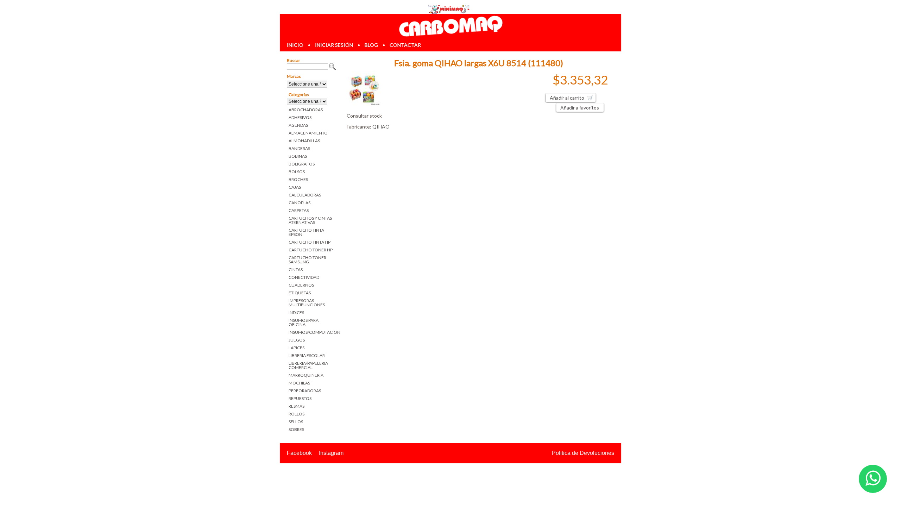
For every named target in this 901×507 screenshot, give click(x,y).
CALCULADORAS (305, 195)
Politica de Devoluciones (583, 453)
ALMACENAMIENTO (308, 133)
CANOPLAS (299, 202)
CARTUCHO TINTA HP (309, 242)
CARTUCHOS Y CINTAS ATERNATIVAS (310, 220)
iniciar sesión (334, 45)
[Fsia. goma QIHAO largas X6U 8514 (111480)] (364, 105)
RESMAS (296, 406)
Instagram (331, 453)
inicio (295, 45)
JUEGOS (297, 340)
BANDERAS (299, 148)
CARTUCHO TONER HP (311, 249)
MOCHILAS (299, 383)
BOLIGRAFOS (302, 164)
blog (371, 45)
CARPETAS (299, 210)
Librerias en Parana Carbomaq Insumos (450, 26)
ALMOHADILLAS (304, 140)
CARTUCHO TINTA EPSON (306, 232)
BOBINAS (298, 156)
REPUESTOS (300, 398)
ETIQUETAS (300, 292)
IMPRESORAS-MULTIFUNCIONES (307, 302)
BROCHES (298, 179)
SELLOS (296, 421)
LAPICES (296, 347)
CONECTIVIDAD (304, 277)
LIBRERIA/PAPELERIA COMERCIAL (308, 365)
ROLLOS (296, 414)
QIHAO (381, 127)
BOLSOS (297, 171)
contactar (405, 45)
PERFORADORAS (305, 390)
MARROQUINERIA (306, 375)
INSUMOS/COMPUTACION (312, 332)
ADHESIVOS (300, 117)
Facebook (299, 453)
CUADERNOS (301, 285)
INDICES (296, 312)
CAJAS (295, 187)
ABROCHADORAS (306, 109)
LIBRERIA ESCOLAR (307, 355)
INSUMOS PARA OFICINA (304, 322)
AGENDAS (298, 125)
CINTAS (296, 269)
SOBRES (296, 429)
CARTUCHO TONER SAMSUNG (307, 259)
